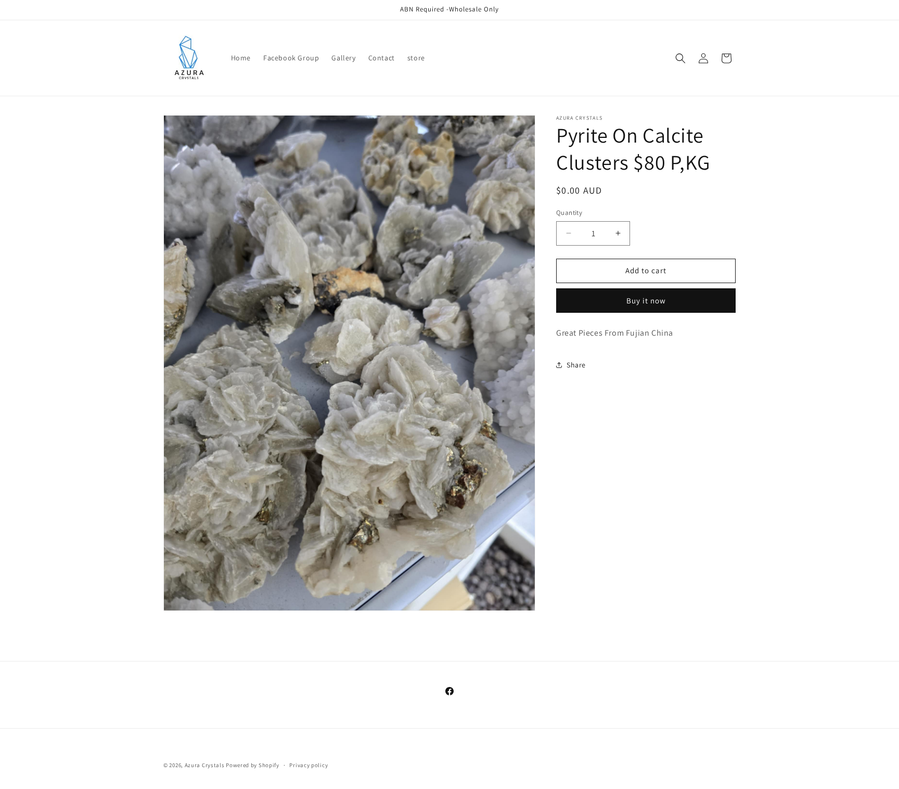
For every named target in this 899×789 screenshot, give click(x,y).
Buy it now (646, 301)
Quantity (569, 212)
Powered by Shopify (252, 765)
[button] (680, 58)
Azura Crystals (205, 765)
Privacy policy (308, 765)
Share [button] (576, 365)
